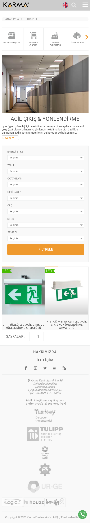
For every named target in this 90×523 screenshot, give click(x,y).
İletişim (45, 360)
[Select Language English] (65, 5)
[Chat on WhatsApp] (82, 518)
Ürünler (33, 19)
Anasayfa (12, 19)
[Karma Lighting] (26, 4)
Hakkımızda (45, 352)
